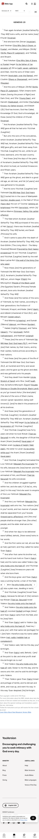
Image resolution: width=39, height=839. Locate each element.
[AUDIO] (29, 11)
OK (33, 818)
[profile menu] (33, 4)
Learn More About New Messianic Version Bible (15, 712)
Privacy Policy (23, 820)
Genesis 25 (5, 11)
